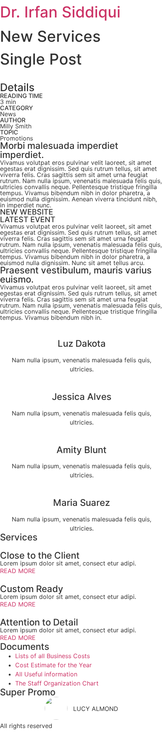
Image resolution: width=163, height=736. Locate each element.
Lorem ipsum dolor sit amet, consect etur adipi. (68, 563)
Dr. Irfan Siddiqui (60, 12)
